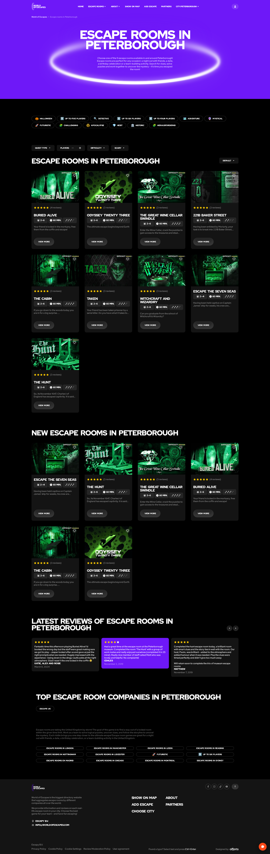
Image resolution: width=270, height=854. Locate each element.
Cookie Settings (73, 848)
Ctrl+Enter (190, 849)
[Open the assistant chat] (263, 847)
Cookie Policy (55, 848)
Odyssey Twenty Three (108, 215)
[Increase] (80, 148)
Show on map (132, 6)
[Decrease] (72, 148)
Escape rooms (96, 6)
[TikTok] (220, 786)
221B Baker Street (209, 215)
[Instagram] (214, 786)
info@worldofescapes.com (52, 825)
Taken (92, 298)
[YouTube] (227, 786)
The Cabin (43, 298)
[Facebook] (208, 786)
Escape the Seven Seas (214, 291)
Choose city (143, 811)
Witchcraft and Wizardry (155, 300)
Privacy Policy (39, 848)
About (114, 6)
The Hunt (42, 382)
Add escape (150, 6)
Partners (166, 6)
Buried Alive (45, 215)
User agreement (121, 848)
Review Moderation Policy (97, 848)
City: (186, 6)
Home (81, 6)
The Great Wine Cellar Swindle (161, 217)
